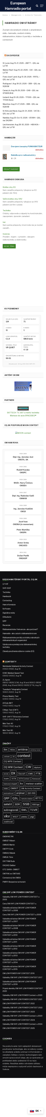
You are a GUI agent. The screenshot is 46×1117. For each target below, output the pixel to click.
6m (5, 749)
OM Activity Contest (30, 788)
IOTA (14, 779)
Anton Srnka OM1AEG (23, 544)
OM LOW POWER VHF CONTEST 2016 (18, 973)
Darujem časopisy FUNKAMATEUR (26, 146)
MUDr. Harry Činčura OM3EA (23, 484)
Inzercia (6, 234)
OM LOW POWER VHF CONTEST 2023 (19, 1012)
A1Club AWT (8, 703)
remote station (27, 799)
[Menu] (41, 6)
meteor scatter (34, 783)
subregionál (11, 809)
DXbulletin (7, 617)
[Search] (37, 6)
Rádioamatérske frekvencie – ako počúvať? (20, 629)
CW (28, 767)
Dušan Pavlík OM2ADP (23, 557)
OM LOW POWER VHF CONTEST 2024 (19, 1020)
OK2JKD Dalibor (9, 865)
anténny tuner (35, 750)
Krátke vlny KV (9, 187)
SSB (26, 804)
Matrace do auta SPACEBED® (23, 415)
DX (13, 773)
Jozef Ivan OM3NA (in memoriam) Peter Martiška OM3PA (23, 527)
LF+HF (5, 584)
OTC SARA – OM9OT (11, 869)
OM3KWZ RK (8, 836)
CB (14, 756)
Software (6, 609)
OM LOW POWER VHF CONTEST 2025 (19, 1028)
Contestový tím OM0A (12, 878)
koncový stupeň (10, 784)
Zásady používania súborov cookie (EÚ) (18, 651)
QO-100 (31, 793)
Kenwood (36, 779)
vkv (7, 816)
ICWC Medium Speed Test (13, 673)
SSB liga (35, 804)
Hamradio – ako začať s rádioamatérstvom (20, 633)
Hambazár (7, 596)
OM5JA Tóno (8, 857)
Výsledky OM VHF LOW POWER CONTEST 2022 (22, 1008)
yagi (32, 817)
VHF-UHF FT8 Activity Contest (16, 717)
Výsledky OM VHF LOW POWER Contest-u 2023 (22, 1016)
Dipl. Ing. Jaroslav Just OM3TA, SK (23, 458)
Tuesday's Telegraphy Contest (15, 689)
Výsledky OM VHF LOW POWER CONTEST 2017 (22, 977)
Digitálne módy (9, 613)
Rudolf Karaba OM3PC (23, 471)
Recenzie (6, 625)
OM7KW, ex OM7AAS (11, 874)
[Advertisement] (23, 277)
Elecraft (21, 774)
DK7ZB (6, 774)
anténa (23, 749)
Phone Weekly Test (11, 696)
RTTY (38, 798)
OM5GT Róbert (9, 841)
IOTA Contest (24, 779)
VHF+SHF (7, 588)
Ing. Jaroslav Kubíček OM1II (23, 510)
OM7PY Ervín (8, 849)
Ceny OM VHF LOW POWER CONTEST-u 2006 (22, 915)
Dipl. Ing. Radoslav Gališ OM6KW (23, 497)
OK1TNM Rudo (9, 861)
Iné (4, 222)
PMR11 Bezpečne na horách (14, 882)
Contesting (7, 600)
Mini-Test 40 (8, 724)
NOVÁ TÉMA (9, 246)
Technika (6, 210)
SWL (24, 810)
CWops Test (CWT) (10, 710)
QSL (15, 798)
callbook (7, 756)
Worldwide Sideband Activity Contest (18, 666)
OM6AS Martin (9, 845)
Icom (6, 778)
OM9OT (14, 788)
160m (12, 750)
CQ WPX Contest (12, 761)
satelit (8, 804)
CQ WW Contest (13, 767)
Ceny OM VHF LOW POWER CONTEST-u (19, 904)
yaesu (24, 816)
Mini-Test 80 (8, 730)
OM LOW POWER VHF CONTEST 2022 (19, 1003)
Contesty (10, 662)
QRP (4, 621)
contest (24, 755)
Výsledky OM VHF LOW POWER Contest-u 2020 (22, 995)
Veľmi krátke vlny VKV (12, 199)
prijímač (20, 793)
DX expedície (13, 55)
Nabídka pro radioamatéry (23, 155)
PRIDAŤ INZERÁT (11, 169)
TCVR (33, 810)
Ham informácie (9, 605)
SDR (17, 804)
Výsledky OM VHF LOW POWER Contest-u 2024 (22, 1024)
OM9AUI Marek (9, 853)
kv (21, 783)
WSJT (15, 817)
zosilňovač (8, 822)
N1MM (6, 789)
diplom (37, 767)
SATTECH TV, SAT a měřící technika (23, 412)
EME (30, 773)
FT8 (38, 773)
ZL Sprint (6, 680)
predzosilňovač (9, 793)
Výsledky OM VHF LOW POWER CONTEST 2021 (22, 999)
